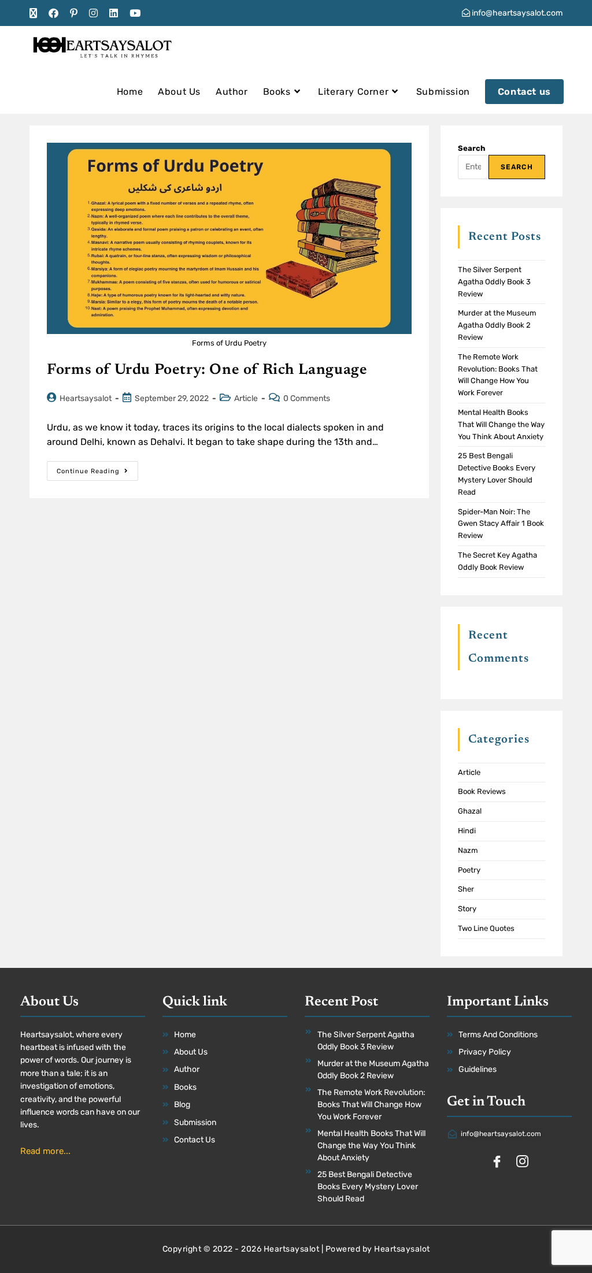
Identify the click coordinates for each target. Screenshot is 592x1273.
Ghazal (470, 811)
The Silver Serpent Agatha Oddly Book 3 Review (494, 281)
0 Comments (306, 398)
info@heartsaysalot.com (516, 13)
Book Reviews (482, 791)
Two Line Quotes (486, 928)
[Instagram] (522, 1162)
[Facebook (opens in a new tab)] (53, 13)
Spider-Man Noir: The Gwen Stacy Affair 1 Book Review (501, 523)
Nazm (468, 850)
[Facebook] (496, 1162)
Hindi (467, 830)
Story (467, 908)
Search (471, 148)
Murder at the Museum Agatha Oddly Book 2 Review (497, 325)
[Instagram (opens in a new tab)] (93, 13)
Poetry (469, 870)
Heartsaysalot (86, 398)
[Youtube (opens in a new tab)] (135, 13)
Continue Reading (97, 468)
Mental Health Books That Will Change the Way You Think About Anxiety (501, 424)
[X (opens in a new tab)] (36, 13)
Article (246, 398)
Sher (466, 889)
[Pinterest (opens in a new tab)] (73, 13)
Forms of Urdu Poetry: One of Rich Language (207, 370)
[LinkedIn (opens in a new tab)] (113, 13)
